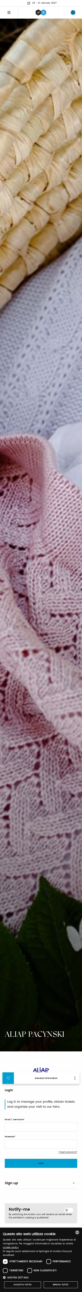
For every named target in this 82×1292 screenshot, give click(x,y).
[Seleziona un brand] (41, 12)
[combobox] (77, 1232)
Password (9, 1136)
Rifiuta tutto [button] (60, 1284)
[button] (41, 1277)
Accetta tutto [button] (22, 1284)
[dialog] (41, 1260)
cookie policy (11, 1247)
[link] (73, 12)
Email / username (14, 1119)
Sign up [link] (11, 1183)
